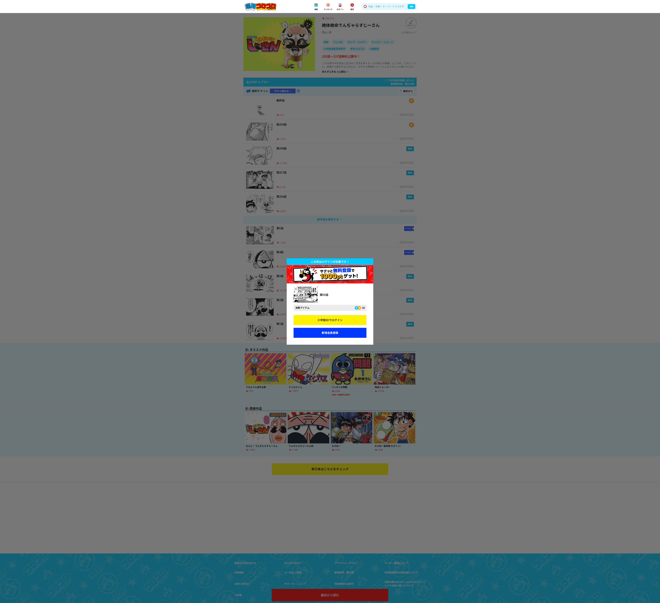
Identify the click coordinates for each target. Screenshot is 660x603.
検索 (411, 6)
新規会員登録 (330, 333)
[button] (316, 7)
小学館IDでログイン (330, 320)
